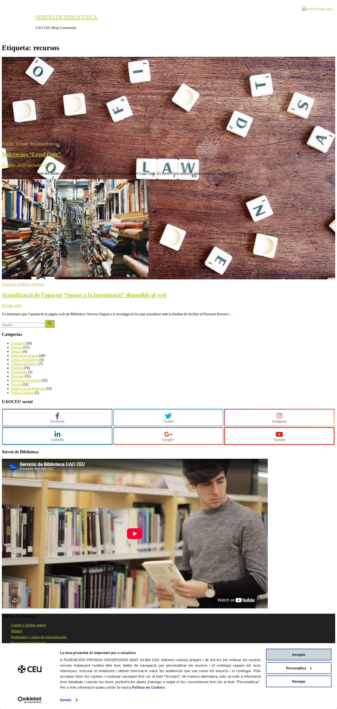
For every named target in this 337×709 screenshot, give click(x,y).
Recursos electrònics (45, 144)
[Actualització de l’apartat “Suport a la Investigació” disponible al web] (75, 276)
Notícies (8, 144)
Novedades (19, 372)
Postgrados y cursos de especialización (39, 637)
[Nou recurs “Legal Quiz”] (168, 278)
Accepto (298, 655)
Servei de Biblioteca (66, 17)
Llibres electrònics (24, 364)
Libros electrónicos (25, 360)
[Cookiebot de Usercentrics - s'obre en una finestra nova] (30, 700)
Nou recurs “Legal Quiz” (31, 154)
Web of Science (22, 393)
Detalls (65, 700)
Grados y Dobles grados (28, 625)
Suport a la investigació (28, 388)
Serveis (16, 384)
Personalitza (296, 668)
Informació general (24, 355)
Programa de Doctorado (28, 643)
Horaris (16, 351)
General (16, 347)
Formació (9, 284)
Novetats (22, 144)
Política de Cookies (148, 687)
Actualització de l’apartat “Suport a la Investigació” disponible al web (84, 295)
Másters (16, 631)
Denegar (299, 681)
